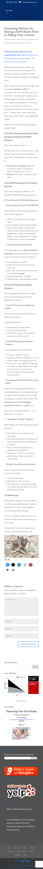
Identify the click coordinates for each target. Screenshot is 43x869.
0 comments (27, 43)
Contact (31, 851)
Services (17, 848)
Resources (11, 851)
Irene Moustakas (11, 39)
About (25, 848)
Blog (25, 855)
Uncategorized (18, 43)
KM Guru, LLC (28, 865)
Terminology (21, 851)
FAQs (32, 848)
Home (9, 848)
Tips (11, 43)
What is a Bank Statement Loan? (19, 809)
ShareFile (18, 855)
